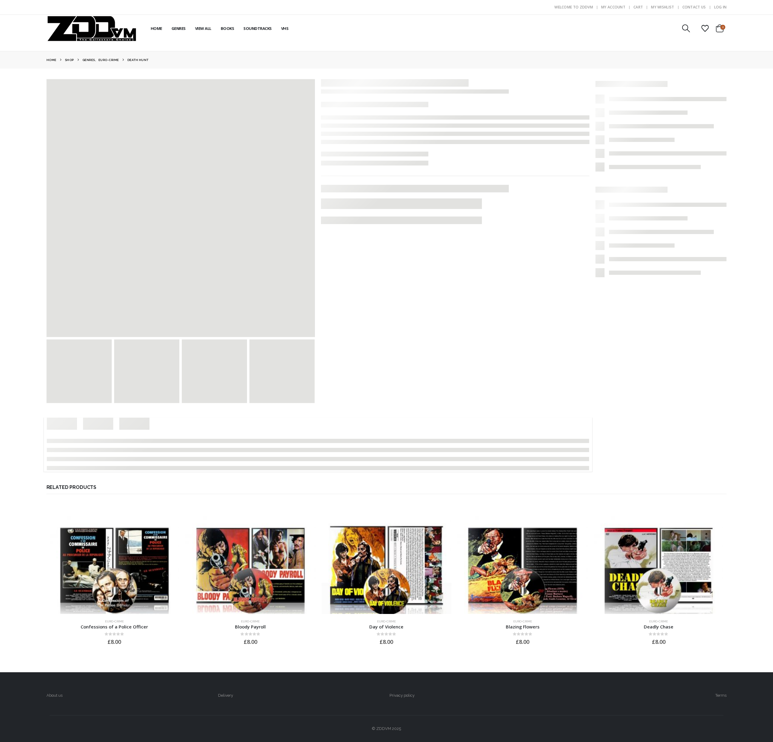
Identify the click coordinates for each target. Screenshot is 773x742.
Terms (720, 695)
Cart (638, 7)
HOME (156, 28)
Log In (720, 7)
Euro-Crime (114, 621)
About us (55, 695)
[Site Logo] (92, 28)
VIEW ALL (203, 28)
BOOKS (227, 28)
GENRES (179, 28)
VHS (285, 28)
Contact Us (694, 7)
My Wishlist (662, 7)
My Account (613, 7)
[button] (686, 28)
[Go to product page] (115, 565)
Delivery (225, 695)
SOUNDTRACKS (257, 28)
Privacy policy (402, 695)
